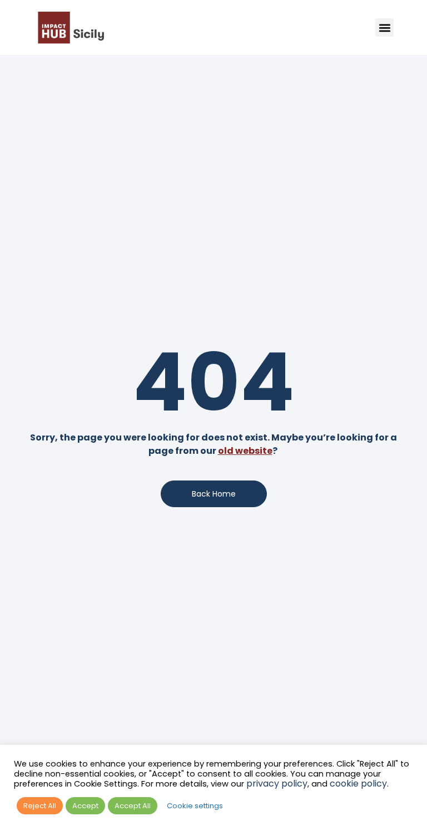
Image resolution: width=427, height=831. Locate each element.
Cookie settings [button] (195, 805)
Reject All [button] (39, 805)
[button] (384, 27)
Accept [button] (85, 805)
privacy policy (276, 783)
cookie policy (358, 783)
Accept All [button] (133, 805)
